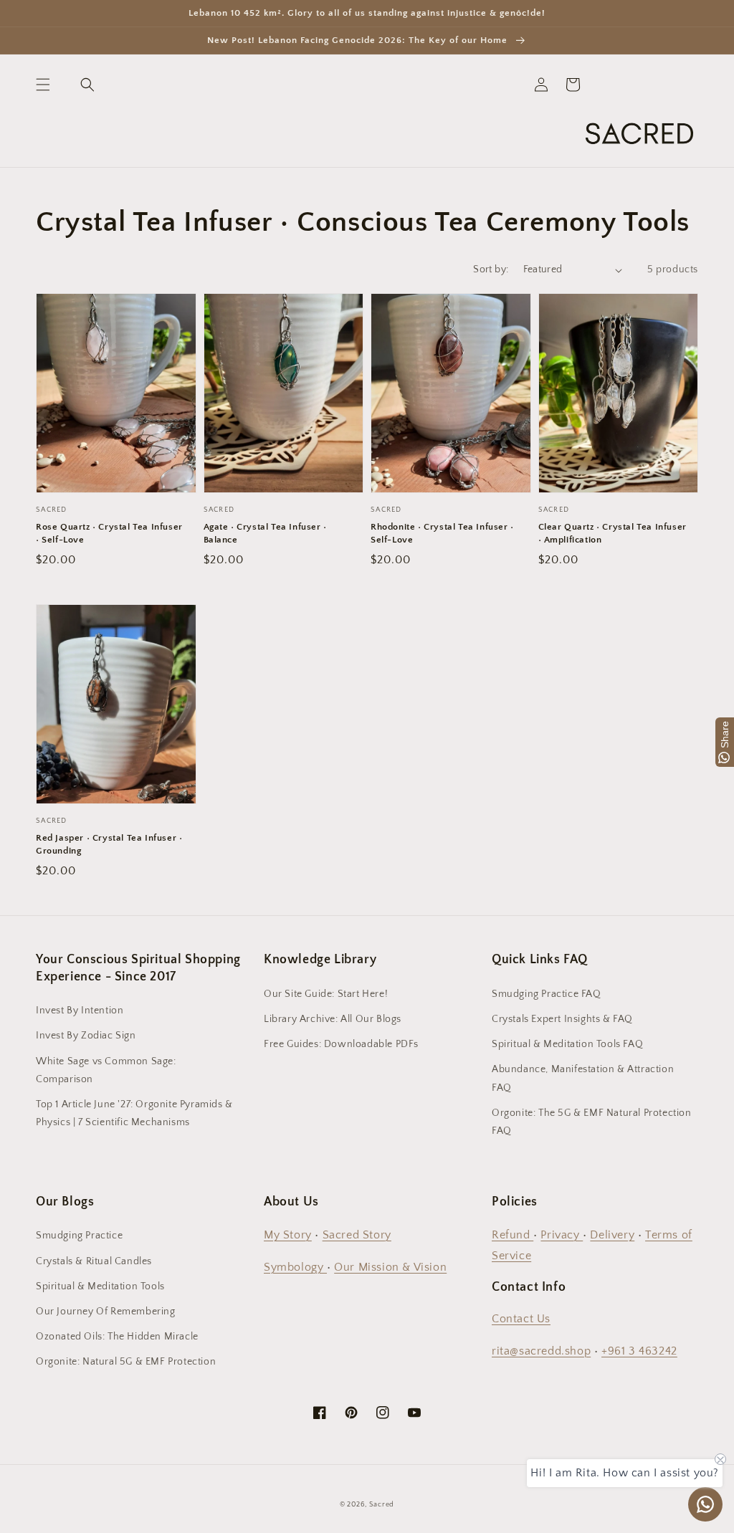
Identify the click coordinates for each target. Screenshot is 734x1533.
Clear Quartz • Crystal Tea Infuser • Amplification (612, 533)
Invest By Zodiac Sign (86, 1035)
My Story (288, 1234)
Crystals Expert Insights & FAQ (562, 1019)
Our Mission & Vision (390, 1267)
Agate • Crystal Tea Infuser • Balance (265, 533)
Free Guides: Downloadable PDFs (341, 1044)
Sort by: (490, 269)
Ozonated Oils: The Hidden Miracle (117, 1336)
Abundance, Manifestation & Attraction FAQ (583, 1078)
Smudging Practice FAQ (546, 994)
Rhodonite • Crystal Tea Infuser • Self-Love (442, 533)
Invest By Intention (79, 1010)
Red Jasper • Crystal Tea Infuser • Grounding (109, 844)
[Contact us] (705, 1504)
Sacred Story (357, 1234)
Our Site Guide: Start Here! (326, 994)
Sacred (381, 1505)
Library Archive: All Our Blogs (332, 1019)
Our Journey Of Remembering (106, 1311)
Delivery (612, 1234)
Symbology (295, 1267)
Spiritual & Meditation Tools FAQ (567, 1044)
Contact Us (521, 1318)
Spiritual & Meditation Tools (100, 1286)
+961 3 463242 (639, 1351)
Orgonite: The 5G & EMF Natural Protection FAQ (592, 1122)
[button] (43, 84)
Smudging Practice (79, 1235)
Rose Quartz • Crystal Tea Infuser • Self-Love (109, 533)
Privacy (561, 1234)
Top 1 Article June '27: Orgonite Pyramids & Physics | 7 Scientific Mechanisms (134, 1113)
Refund (512, 1234)
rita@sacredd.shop (541, 1351)
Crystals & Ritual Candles (94, 1261)
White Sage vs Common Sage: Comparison (106, 1070)
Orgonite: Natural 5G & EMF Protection (126, 1361)
